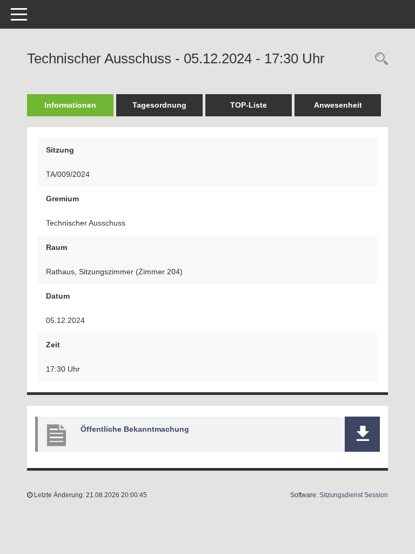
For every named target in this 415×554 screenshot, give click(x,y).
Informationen (70, 105)
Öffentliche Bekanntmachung (135, 429)
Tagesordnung (159, 105)
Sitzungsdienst (353, 495)
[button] (362, 434)
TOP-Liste (248, 105)
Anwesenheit (338, 105)
